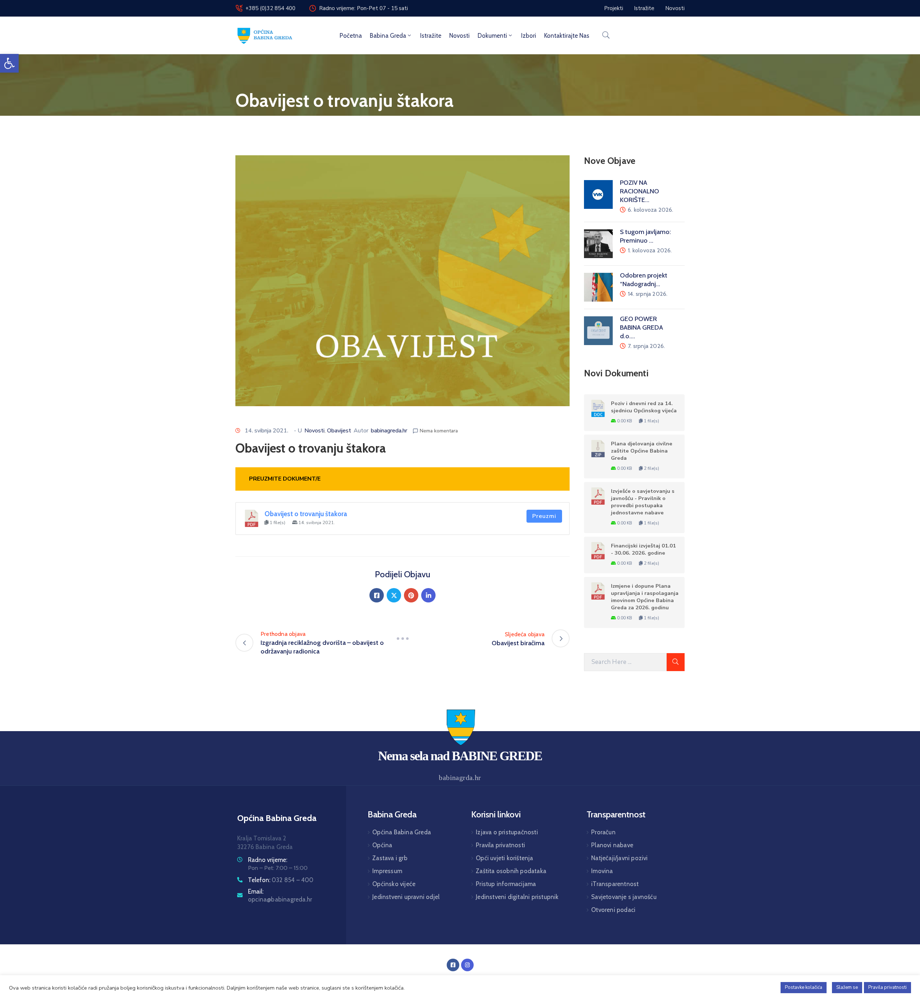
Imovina (602, 871)
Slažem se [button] (847, 987)
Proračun (603, 832)
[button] (9, 63)
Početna (351, 35)
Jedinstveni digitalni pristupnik (517, 896)
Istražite (430, 35)
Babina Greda (388, 35)
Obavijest (339, 431)
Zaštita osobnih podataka (511, 871)
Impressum (387, 871)
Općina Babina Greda (401, 832)
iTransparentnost (615, 883)
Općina (382, 845)
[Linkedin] (428, 595)
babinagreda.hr (389, 431)
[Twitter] (394, 595)
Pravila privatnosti (500, 845)
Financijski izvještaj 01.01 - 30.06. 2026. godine (643, 549)
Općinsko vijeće (393, 883)
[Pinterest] (411, 595)
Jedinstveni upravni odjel (406, 896)
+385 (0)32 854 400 (270, 8)
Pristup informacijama (506, 883)
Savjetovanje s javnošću (624, 896)
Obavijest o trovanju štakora (305, 514)
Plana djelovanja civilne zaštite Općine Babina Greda (641, 451)
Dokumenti (492, 35)
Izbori (528, 35)
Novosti (459, 35)
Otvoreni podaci (613, 909)
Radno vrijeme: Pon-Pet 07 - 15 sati (363, 8)
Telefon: (281, 880)
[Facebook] (376, 595)
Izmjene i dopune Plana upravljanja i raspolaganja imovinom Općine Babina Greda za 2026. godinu (644, 596)
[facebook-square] (453, 965)
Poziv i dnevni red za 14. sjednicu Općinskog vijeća (644, 407)
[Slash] (402, 638)
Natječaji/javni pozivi (619, 858)
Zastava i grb (390, 858)
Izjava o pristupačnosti (507, 832)
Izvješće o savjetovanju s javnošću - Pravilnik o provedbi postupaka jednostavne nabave (643, 501)
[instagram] (467, 965)
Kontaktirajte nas (566, 35)
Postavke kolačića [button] (803, 987)
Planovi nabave (612, 845)
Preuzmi (544, 516)
